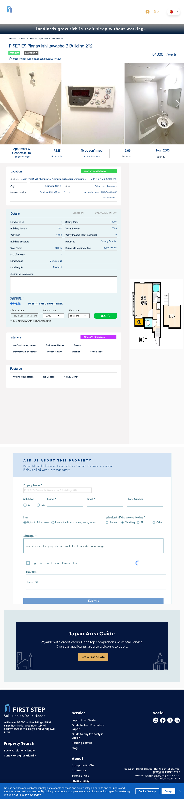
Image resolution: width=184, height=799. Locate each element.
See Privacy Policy (30, 794)
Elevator (78, 345)
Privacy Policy (80, 781)
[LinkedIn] (177, 720)
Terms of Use (80, 775)
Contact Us (79, 770)
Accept (168, 791)
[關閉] (180, 791)
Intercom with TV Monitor (25, 351)
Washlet (76, 351)
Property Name (32, 485)
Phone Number (135, 499)
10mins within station (23, 376)
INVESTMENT (31, 53)
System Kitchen (54, 351)
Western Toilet (96, 351)
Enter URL (31, 572)
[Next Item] (178, 103)
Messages (29, 536)
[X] (170, 720)
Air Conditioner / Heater (24, 345)
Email (90, 499)
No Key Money (71, 376)
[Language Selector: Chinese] (173, 11)
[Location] (10, 59)
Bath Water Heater (55, 345)
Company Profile (83, 765)
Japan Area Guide (84, 720)
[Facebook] (162, 720)
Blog (75, 748)
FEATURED (14, 53)
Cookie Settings (147, 791)
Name (50, 499)
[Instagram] (155, 720)
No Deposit (48, 376)
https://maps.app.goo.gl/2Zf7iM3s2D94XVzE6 (37, 58)
